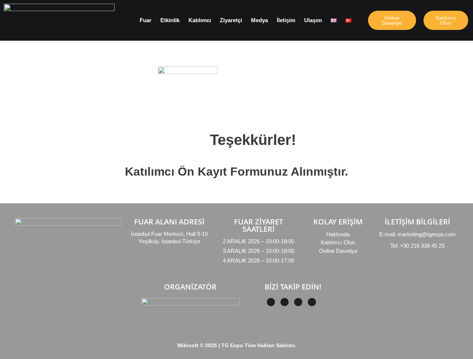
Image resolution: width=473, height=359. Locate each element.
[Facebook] (271, 302)
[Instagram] (298, 302)
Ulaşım (313, 20)
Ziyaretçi (231, 20)
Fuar (146, 20)
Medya (259, 20)
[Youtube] (312, 302)
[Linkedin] (284, 302)
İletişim (286, 20)
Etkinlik (170, 20)
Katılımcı (199, 20)
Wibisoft (187, 345)
